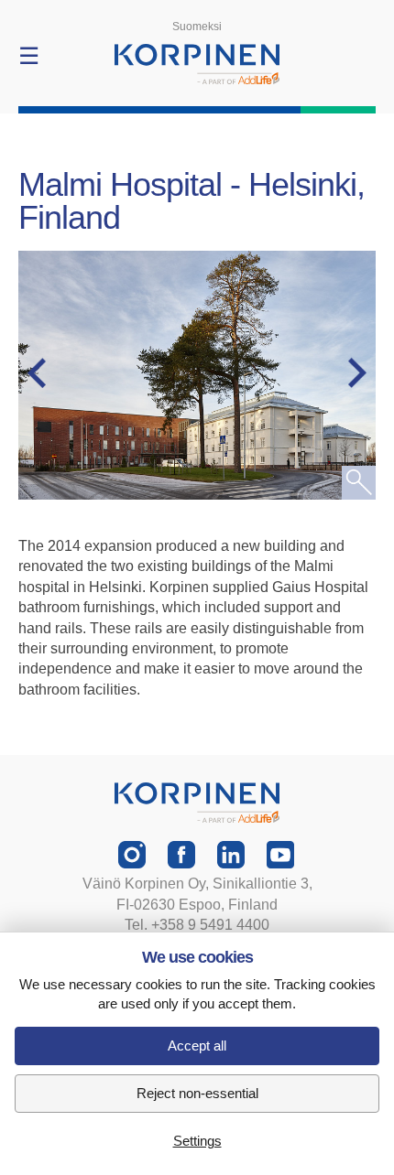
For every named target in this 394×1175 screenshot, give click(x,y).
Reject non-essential (197, 1093)
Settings (197, 1140)
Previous (45, 373)
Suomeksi (197, 26)
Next (348, 373)
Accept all (197, 1045)
